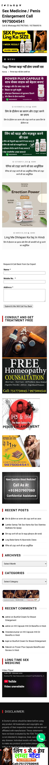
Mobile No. (9, 278)
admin (34, 107)
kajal (7, 641)
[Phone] (41, 737)
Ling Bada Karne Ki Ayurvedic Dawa (20, 540)
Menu (11, 59)
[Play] (5, 694)
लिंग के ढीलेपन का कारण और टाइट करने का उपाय (23, 519)
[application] (24, 684)
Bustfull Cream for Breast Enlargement (29, 641)
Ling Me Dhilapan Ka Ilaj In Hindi (24, 237)
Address (8, 287)
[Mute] (39, 694)
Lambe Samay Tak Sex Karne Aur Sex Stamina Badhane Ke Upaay (25, 526)
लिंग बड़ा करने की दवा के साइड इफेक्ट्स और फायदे (23, 534)
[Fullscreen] (43, 694)
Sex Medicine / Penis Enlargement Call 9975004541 (21, 16)
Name (6, 269)
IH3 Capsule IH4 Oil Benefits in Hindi (30, 626)
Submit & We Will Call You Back (18, 306)
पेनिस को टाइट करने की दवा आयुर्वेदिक (24, 166)
